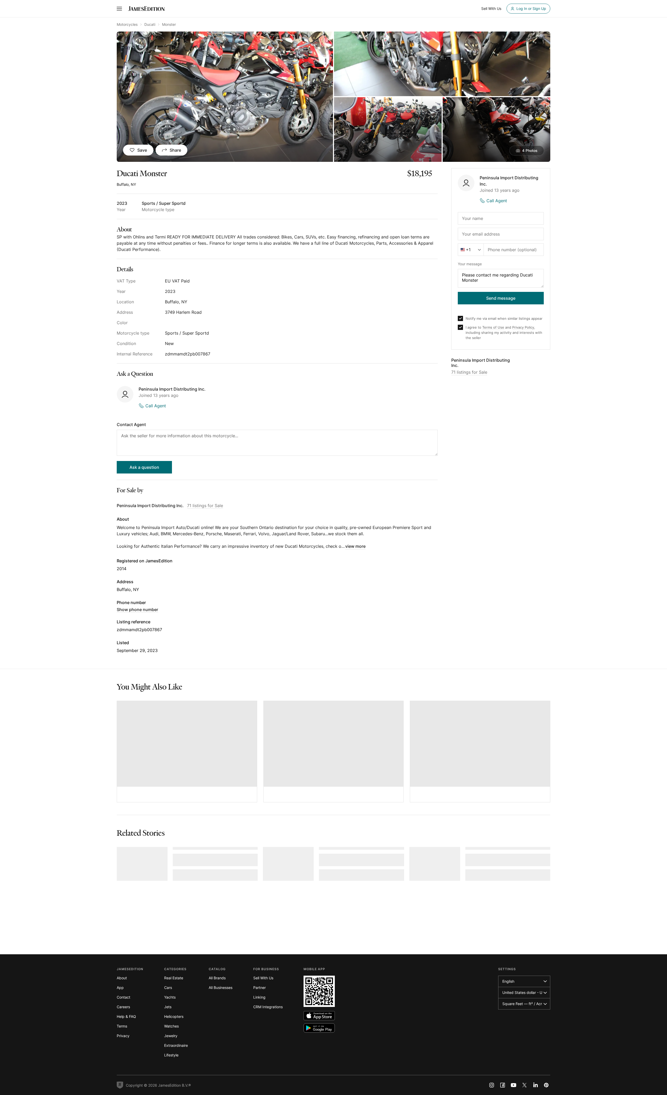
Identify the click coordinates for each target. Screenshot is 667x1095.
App (120, 987)
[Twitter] (524, 1085)
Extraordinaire (176, 1045)
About (122, 978)
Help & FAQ (126, 1016)
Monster (169, 24)
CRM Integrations (268, 1007)
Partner (259, 987)
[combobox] (471, 249)
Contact (123, 997)
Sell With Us (263, 978)
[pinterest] (546, 1085)
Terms (122, 1026)
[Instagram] (492, 1085)
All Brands (217, 978)
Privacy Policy (523, 327)
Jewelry (170, 1036)
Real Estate (173, 978)
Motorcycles (127, 24)
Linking (259, 997)
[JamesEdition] (146, 8)
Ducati (149, 24)
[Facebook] (503, 1085)
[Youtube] (513, 1085)
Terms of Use (493, 327)
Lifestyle (171, 1055)
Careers (123, 1007)
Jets (167, 1007)
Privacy (123, 1036)
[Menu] (119, 8)
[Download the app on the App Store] (319, 1015)
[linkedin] (535, 1085)
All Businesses (220, 987)
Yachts (170, 997)
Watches (171, 1026)
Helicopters (173, 1016)
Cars (168, 987)
